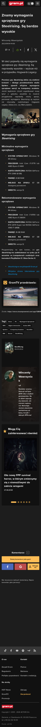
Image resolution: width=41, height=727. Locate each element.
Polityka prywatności (10, 675)
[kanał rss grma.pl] (35, 650)
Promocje (6, 698)
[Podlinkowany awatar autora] (10, 376)
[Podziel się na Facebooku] (28, 50)
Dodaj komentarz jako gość (20, 559)
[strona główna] (16, 3)
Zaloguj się (35, 567)
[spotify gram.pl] (23, 650)
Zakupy (23, 690)
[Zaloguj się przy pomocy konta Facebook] (7, 566)
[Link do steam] (20, 385)
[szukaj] (3, 3)
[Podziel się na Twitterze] (35, 50)
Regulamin (6, 671)
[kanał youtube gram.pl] (17, 650)
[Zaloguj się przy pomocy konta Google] (20, 566)
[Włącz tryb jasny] (30, 3)
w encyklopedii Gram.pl (22, 266)
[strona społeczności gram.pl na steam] (29, 650)
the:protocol (25, 694)
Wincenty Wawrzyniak (12, 40)
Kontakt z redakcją (28, 675)
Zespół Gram (7, 667)
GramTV (5, 694)
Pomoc (23, 667)
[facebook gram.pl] (11, 650)
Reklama (24, 671)
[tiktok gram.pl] (6, 650)
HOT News (6, 690)
